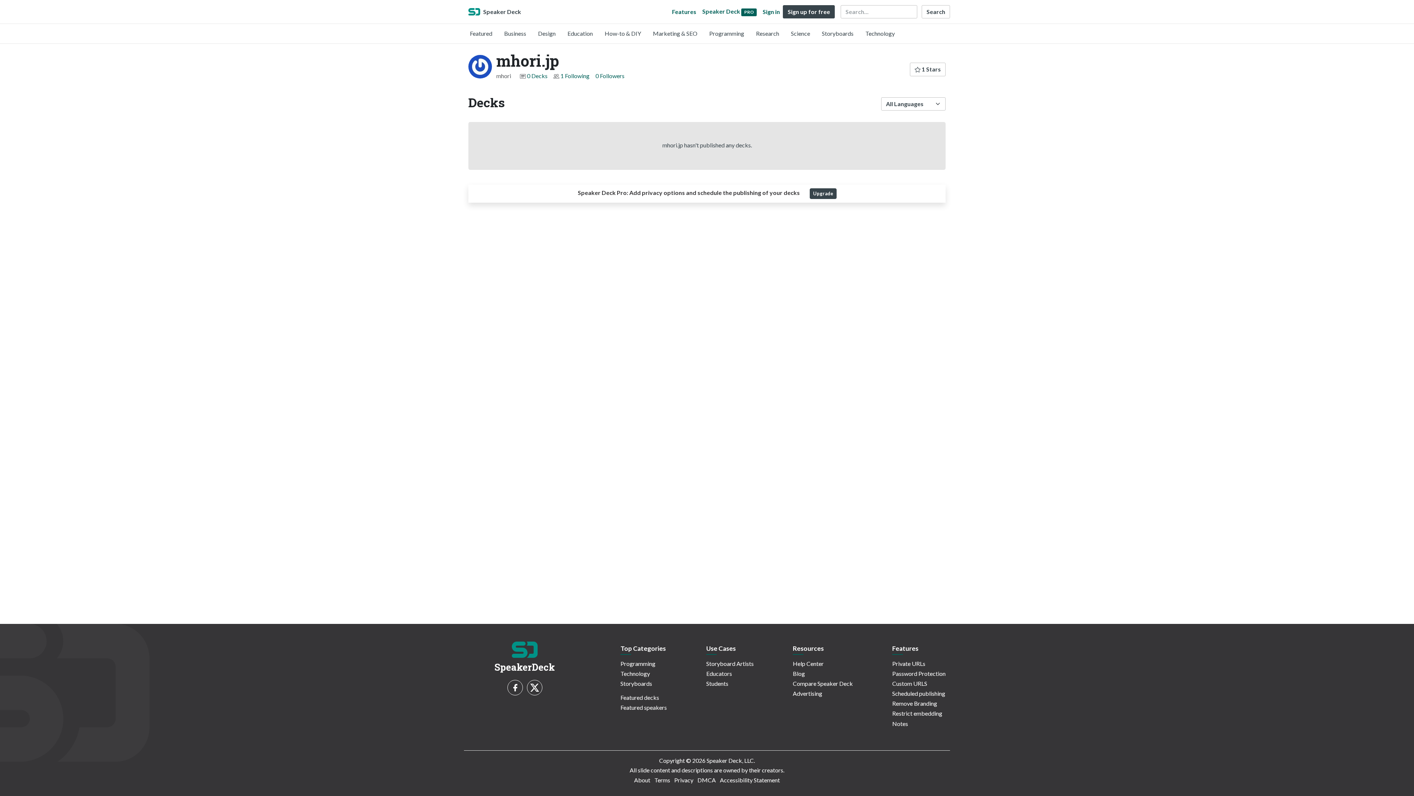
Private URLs (908, 663)
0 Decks (537, 75)
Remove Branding (914, 703)
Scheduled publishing (918, 693)
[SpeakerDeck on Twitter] (534, 687)
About (642, 779)
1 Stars (931, 69)
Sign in (771, 11)
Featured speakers (643, 707)
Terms (662, 779)
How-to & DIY (623, 33)
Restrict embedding (917, 713)
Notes (900, 723)
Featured (481, 33)
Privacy (683, 779)
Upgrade (823, 193)
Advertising (807, 693)
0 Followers (610, 75)
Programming (726, 33)
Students (717, 683)
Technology (880, 33)
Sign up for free (809, 11)
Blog (799, 673)
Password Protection (919, 673)
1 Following (575, 75)
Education (580, 33)
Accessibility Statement (750, 779)
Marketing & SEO (675, 33)
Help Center (808, 663)
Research (767, 33)
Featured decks (639, 697)
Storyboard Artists (730, 663)
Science (800, 33)
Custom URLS (909, 683)
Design (547, 33)
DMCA (706, 779)
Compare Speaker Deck (823, 683)
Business (515, 33)
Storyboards (838, 33)
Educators (719, 673)
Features (684, 11)
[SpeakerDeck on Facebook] (515, 687)
